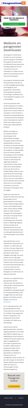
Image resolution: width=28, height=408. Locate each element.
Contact (21, 398)
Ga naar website (14, 24)
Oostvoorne (7, 302)
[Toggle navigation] (23, 3)
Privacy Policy (8, 398)
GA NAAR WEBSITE (14, 386)
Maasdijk (12, 299)
